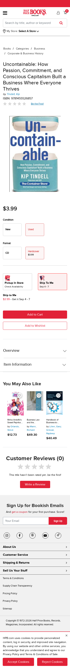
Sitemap (7, 608)
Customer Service (15, 555)
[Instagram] (7, 535)
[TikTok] (58, 535)
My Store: (12, 31)
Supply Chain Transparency (17, 585)
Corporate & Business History (25, 53)
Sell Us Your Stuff (15, 570)
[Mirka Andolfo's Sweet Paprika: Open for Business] (15, 403)
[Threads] (32, 535)
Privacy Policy (10, 601)
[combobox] (35, 23)
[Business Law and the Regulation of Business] (35, 403)
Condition (8, 219)
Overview (11, 350)
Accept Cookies (18, 662)
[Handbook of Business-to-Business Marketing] (54, 403)
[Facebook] (20, 535)
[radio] (12, 229)
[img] (14, 104)
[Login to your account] (58, 13)
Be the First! (37, 103)
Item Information (18, 364)
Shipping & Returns (16, 563)
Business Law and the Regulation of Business (33, 421)
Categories (22, 48)
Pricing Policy (10, 593)
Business (39, 48)
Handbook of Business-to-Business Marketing (52, 421)
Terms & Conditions (13, 578)
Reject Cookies (52, 662)
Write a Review (35, 484)
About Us (9, 547)
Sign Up (58, 521)
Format (7, 243)
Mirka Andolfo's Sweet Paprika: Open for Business (14, 421)
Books (7, 48)
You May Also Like (22, 384)
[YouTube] (45, 535)
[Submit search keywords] (62, 23)
